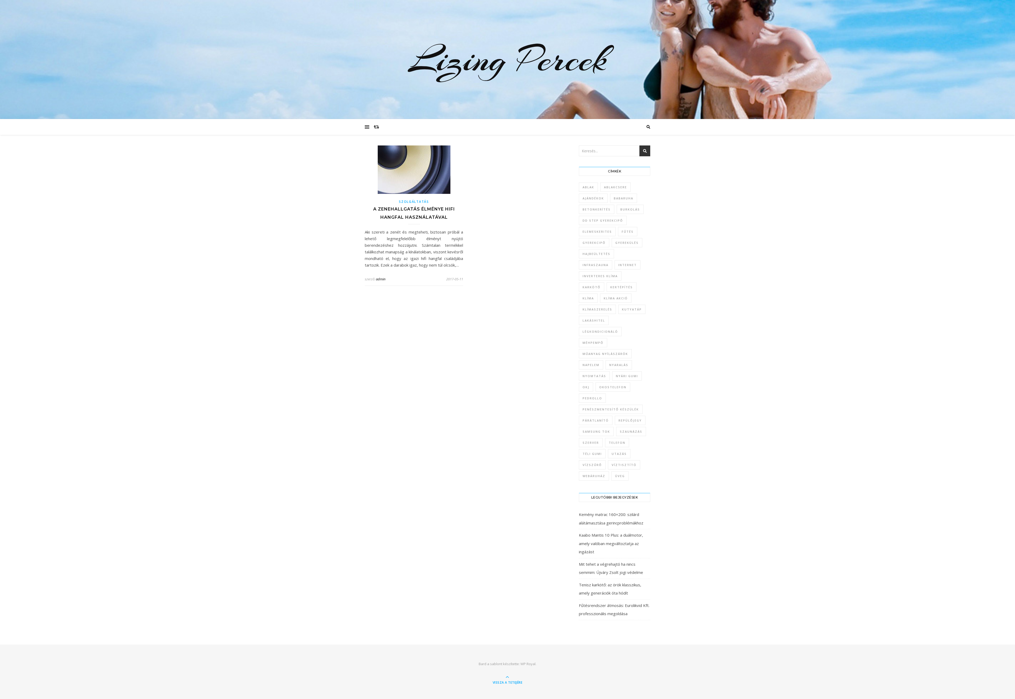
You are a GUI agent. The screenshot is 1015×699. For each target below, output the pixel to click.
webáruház (594, 476)
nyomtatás (594, 376)
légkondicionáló (600, 331)
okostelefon (612, 387)
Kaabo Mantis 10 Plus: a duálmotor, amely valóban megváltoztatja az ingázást (611, 543)
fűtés (628, 232)
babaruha (623, 198)
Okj (586, 387)
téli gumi (592, 454)
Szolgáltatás (414, 201)
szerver (591, 443)
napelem (591, 365)
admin (380, 279)
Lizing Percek (507, 59)
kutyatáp (632, 309)
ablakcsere (615, 187)
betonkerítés (597, 209)
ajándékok (593, 198)
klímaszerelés (597, 309)
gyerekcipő (594, 243)
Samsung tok (596, 431)
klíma (588, 298)
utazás (619, 454)
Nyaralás (618, 365)
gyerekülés (627, 243)
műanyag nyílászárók (605, 354)
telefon (617, 443)
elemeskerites (597, 232)
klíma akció (616, 298)
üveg (620, 476)
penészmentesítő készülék (611, 409)
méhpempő (593, 343)
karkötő (592, 287)
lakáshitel (594, 320)
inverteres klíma (600, 276)
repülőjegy (630, 420)
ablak (588, 187)
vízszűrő (592, 465)
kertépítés (621, 287)
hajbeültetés (596, 254)
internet (627, 265)
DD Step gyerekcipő (603, 220)
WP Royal (528, 663)
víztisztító (624, 465)
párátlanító (596, 420)
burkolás (630, 209)
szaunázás (631, 431)
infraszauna (595, 265)
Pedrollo (592, 398)
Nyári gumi (627, 376)
